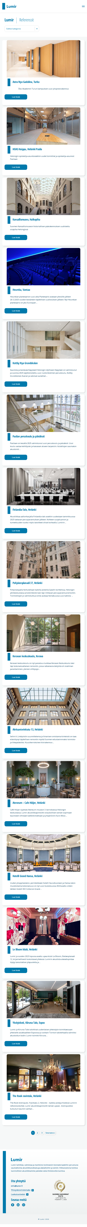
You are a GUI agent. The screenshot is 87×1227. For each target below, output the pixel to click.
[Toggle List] (37, 29)
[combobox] (20, 29)
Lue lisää (16, 97)
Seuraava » (50, 1133)
